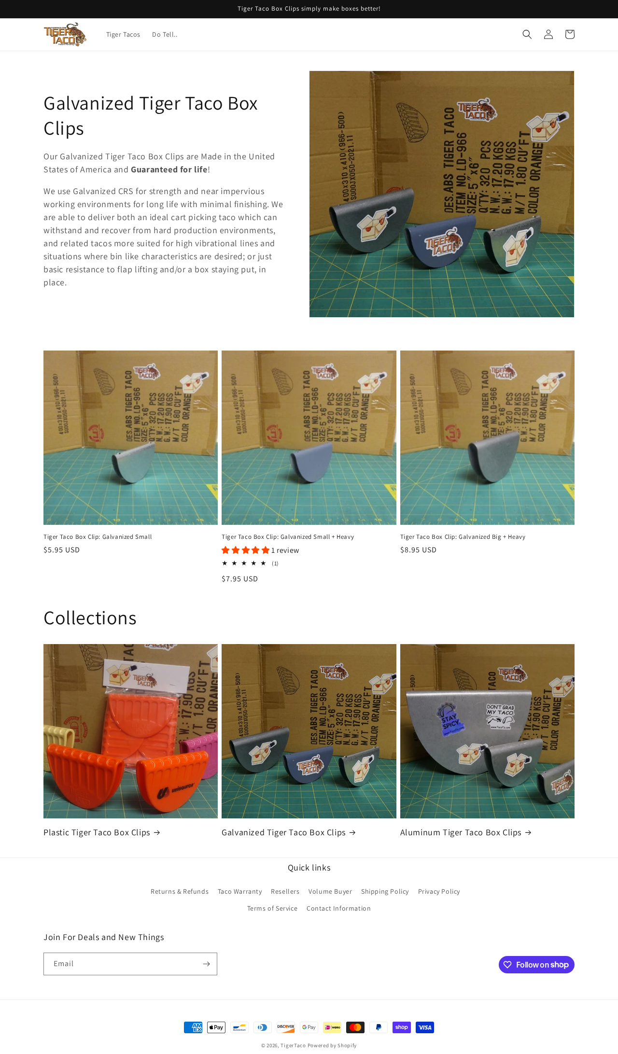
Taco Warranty (240, 891)
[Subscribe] (206, 964)
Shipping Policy (385, 891)
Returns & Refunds (180, 891)
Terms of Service (272, 908)
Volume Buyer (330, 891)
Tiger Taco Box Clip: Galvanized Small (97, 537)
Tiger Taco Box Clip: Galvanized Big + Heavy (463, 537)
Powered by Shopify (332, 1045)
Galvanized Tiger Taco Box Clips (284, 832)
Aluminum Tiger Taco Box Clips (460, 832)
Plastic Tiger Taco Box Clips (96, 832)
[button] (527, 34)
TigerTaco (293, 1045)
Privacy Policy (439, 891)
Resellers (285, 891)
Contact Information (339, 908)
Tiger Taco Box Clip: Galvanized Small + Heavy (288, 537)
